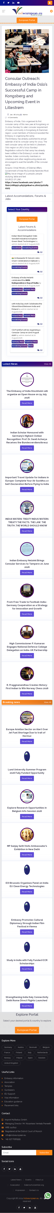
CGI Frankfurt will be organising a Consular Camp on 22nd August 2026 (26, 332)
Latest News (16, 1180)
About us (39, 1180)
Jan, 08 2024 (15, 115)
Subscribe (44, 1153)
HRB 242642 (10, 1127)
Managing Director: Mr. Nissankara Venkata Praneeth (28, 1123)
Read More (27, 403)
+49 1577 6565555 (12, 1139)
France (7, 1053)
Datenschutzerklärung (34, 1185)
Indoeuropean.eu (31, 1198)
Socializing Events (30, 248)
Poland (19, 1058)
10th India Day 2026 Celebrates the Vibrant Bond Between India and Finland (27, 306)
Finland (19, 1053)
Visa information (11, 1098)
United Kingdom (11, 1063)
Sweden (41, 1058)
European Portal (27, 20)
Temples (8, 1086)
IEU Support (9, 1094)
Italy (30, 1053)
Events (28, 1180)
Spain (30, 1058)
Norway (7, 1058)
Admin (25, 115)
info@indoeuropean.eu (15, 1135)
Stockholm (16, 248)
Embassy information (13, 1078)
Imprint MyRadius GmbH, (16, 1120)
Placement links (11, 1105)
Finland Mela (17, 289)
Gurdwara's (9, 1090)
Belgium (46, 1047)
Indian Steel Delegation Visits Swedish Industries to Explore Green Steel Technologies (24, 238)
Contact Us (34, 1190)
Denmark (33, 1047)
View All (47, 364)
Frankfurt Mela (31, 342)
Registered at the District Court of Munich (23, 1131)
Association (9, 1082)
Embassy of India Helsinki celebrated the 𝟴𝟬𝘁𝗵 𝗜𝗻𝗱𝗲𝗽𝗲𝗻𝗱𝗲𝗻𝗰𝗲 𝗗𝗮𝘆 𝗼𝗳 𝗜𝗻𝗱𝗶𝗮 (25, 280)
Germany (8, 1047)
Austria (21, 1047)
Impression (20, 1190)
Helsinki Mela (29, 289)
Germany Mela (18, 342)
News (31, 346)
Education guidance (13, 1101)
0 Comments (13, 117)
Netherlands (42, 1053)
